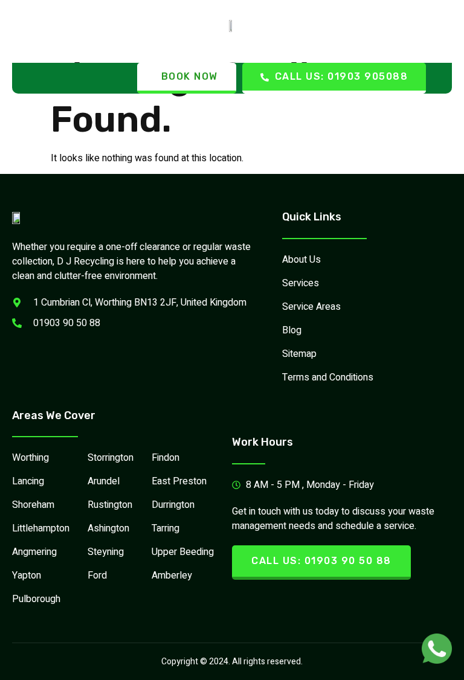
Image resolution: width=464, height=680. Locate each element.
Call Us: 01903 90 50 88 (321, 560)
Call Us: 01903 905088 (341, 76)
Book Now (189, 76)
